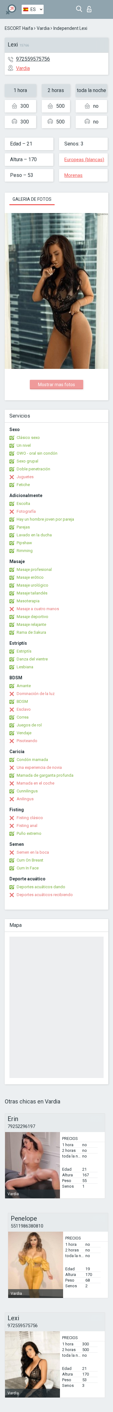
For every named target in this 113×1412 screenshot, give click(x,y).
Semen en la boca (33, 852)
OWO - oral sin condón (37, 453)
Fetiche (23, 484)
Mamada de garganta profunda (45, 775)
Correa (23, 717)
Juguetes (25, 476)
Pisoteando (27, 740)
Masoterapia (28, 601)
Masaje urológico (32, 585)
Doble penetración (33, 469)
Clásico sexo (28, 437)
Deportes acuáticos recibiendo (45, 894)
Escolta (23, 503)
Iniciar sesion (90, 7)
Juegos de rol (29, 725)
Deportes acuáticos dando (41, 886)
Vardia (43, 28)
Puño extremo (29, 833)
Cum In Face (28, 868)
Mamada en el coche (35, 783)
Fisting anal (27, 825)
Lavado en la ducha (34, 535)
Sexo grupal (27, 461)
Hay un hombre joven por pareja (45, 519)
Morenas (73, 175)
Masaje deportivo (32, 616)
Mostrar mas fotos (56, 384)
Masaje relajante (31, 624)
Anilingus (25, 798)
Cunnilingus (27, 791)
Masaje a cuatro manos (38, 608)
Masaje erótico (30, 577)
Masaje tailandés (32, 593)
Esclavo (24, 709)
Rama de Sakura (31, 632)
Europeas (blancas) (84, 159)
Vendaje (24, 733)
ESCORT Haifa (19, 28)
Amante (24, 685)
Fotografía (26, 511)
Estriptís (24, 651)
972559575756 (33, 59)
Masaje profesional (34, 569)
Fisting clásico (30, 817)
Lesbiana (25, 667)
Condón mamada (32, 759)
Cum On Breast (30, 860)
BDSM (22, 701)
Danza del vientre (32, 659)
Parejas (23, 527)
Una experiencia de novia (39, 767)
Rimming (25, 550)
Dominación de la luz (36, 693)
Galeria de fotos (32, 199)
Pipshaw (24, 542)
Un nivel (24, 445)
